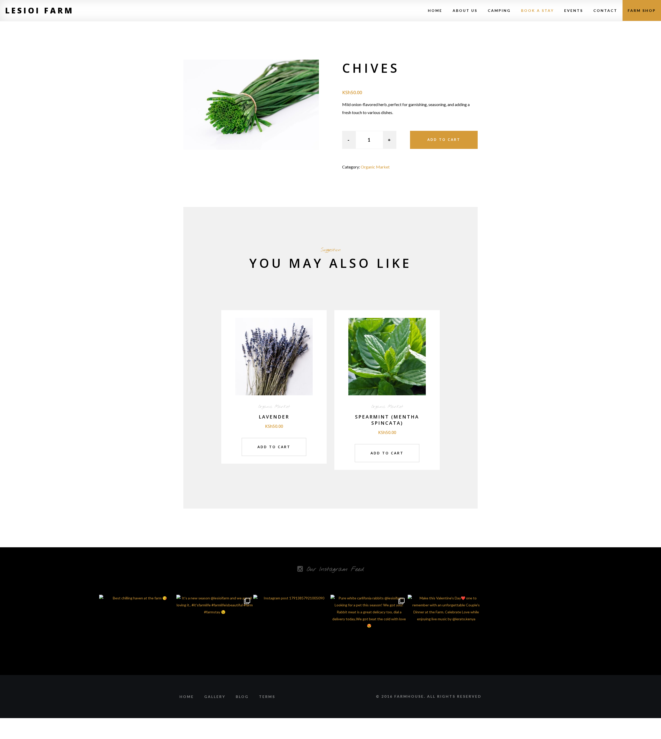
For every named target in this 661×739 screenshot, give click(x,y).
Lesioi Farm (39, 10)
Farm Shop (642, 10)
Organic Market (375, 166)
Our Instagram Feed (335, 569)
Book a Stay (537, 10)
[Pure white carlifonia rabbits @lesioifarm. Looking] (369, 633)
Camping (499, 10)
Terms (267, 696)
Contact (605, 10)
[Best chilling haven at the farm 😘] (137, 633)
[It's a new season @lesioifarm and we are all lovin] (215, 633)
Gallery (214, 696)
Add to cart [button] (273, 446)
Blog (242, 696)
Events (573, 10)
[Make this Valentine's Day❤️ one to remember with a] (446, 633)
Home (435, 10)
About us (465, 10)
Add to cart (443, 139)
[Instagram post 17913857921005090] (291, 633)
